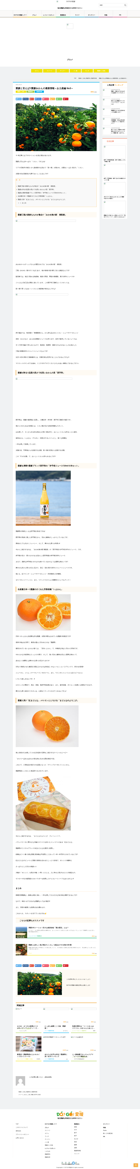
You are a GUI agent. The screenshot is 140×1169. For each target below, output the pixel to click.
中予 (75, 1130)
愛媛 (32, 1094)
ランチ (87, 71)
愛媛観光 (63, 15)
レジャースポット (48, 15)
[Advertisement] (70, 43)
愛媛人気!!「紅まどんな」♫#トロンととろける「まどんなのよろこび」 (42, 199)
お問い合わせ (20, 1138)
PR (120, 15)
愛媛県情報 (94, 78)
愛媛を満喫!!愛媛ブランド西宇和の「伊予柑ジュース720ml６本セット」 (42, 193)
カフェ (37, 71)
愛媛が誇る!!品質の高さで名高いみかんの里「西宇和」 (36, 189)
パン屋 (75, 71)
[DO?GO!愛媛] (70, 3)
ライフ (77, 15)
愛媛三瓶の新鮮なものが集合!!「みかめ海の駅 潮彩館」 (37, 186)
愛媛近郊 (47, 1157)
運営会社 (18, 1131)
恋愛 (75, 1147)
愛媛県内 (88, 78)
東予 (75, 1133)
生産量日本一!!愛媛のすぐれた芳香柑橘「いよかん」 (36, 196)
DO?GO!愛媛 (68, 1167)
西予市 (36, 1094)
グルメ (34, 15)
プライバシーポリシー (22, 1134)
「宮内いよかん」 (46, 648)
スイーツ (49, 71)
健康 (75, 1145)
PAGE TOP (136, 1165)
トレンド (76, 1153)
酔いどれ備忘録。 (108, 1133)
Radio (105, 1130)
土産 (29, 1094)
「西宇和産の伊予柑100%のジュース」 (64, 549)
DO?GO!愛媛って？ (20, 15)
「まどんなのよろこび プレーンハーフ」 (46, 836)
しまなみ (47, 1151)
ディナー (62, 71)
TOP (17, 1124)
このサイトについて (22, 1127)
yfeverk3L (48, 1077)
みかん (25, 1094)
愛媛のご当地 (101, 71)
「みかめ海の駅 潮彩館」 (54, 264)
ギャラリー (91, 15)
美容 (75, 1142)
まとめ (24, 203)
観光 (39, 1094)
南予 (75, 1135)
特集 (105, 15)
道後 (75, 1127)
